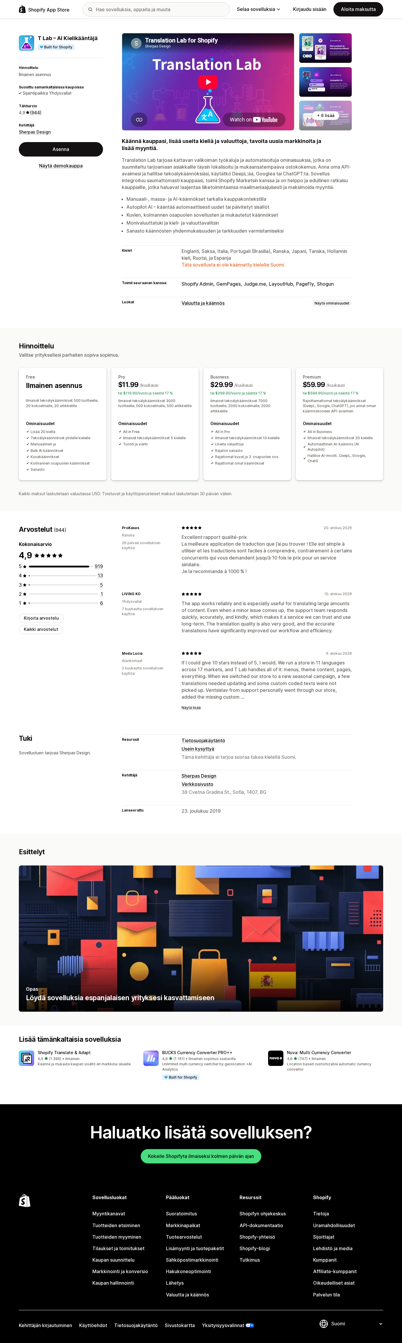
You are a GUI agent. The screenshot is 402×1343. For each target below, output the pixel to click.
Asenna (60, 149)
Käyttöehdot (93, 1325)
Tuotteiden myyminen (116, 1237)
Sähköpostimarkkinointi (192, 1260)
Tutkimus (250, 1260)
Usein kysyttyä (198, 749)
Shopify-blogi (255, 1248)
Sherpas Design (35, 131)
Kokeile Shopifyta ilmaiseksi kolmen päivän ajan (201, 1156)
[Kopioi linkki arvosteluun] (142, 527)
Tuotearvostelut (184, 1237)
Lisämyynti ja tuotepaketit (195, 1248)
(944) (35, 112)
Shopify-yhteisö (257, 1237)
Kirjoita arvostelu (41, 618)
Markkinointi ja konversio (120, 1271)
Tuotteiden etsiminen (116, 1225)
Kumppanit (325, 1260)
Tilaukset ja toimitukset (118, 1248)
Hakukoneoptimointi (188, 1271)
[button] (76, 1059)
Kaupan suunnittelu (113, 1260)
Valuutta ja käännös (203, 303)
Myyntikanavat (108, 1214)
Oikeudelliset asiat (334, 1283)
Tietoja (321, 1214)
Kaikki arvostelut (41, 629)
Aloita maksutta (358, 9)
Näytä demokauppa (61, 166)
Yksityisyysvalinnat (223, 1325)
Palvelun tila (326, 1295)
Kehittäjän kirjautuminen (45, 1325)
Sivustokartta (180, 1325)
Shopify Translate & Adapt (64, 1052)
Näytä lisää (191, 707)
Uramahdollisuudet (334, 1225)
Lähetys (175, 1283)
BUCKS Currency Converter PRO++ (197, 1052)
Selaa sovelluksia (256, 9)
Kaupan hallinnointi (113, 1283)
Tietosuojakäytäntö (203, 740)
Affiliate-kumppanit (335, 1271)
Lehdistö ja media (333, 1248)
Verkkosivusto (197, 784)
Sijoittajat (323, 1237)
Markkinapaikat (183, 1225)
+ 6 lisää (325, 115)
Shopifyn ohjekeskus (263, 1214)
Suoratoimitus (181, 1214)
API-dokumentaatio (261, 1225)
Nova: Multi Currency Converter (319, 1052)
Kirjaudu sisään (309, 9)
